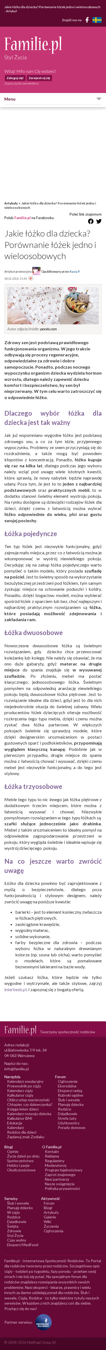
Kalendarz (15, 1127)
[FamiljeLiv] (97, 20)
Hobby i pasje (18, 1165)
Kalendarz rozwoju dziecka (29, 1113)
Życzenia (51, 1226)
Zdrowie (14, 1230)
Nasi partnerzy (57, 1179)
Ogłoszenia (67, 1081)
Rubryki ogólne (70, 1095)
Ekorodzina (67, 1086)
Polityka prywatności (62, 1188)
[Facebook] (88, 20)
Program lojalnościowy (63, 1170)
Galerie (50, 1217)
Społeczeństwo (20, 1160)
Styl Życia (15, 1235)
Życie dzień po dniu (23, 1156)
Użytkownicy (69, 1123)
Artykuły (11, 203)
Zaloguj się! (15, 78)
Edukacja (14, 1123)
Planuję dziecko (71, 1104)
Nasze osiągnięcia (59, 1183)
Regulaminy (54, 1160)
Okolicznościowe (21, 1170)
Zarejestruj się (39, 78)
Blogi (48, 1207)
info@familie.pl (16, 1068)
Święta (12, 1226)
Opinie (12, 1151)
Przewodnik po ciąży (24, 1086)
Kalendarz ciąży (20, 1090)
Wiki (47, 1221)
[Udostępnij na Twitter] (99, 222)
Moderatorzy (56, 1165)
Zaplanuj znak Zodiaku (25, 1136)
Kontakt (52, 1151)
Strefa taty (67, 1118)
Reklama (52, 1156)
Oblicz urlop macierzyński (28, 1099)
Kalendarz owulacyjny (25, 1081)
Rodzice (64, 1109)
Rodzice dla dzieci (21, 1132)
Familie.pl (22, 218)
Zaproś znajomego (60, 1174)
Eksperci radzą (70, 1090)
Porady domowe (71, 1127)
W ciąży (13, 1212)
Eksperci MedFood (22, 1244)
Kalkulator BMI (19, 1118)
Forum (49, 1203)
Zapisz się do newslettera (21, 83)
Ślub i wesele (69, 1099)
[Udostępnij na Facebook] (90, 222)
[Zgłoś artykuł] (30, 278)
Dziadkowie (67, 1113)
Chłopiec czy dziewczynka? (29, 1104)
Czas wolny (16, 1240)
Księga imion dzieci (23, 1109)
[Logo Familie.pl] (53, 45)
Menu (9, 99)
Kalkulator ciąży (20, 1095)
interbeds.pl (15, 989)
